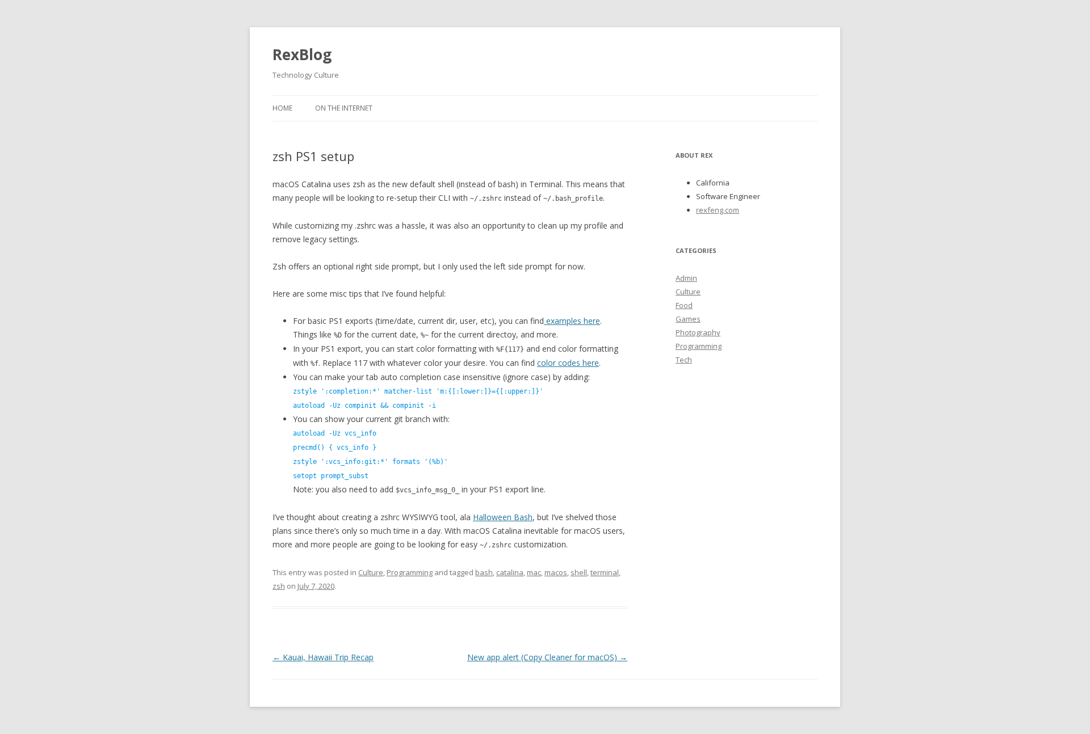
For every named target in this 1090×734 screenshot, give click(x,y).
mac (534, 572)
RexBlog (302, 54)
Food (684, 305)
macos (555, 572)
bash (484, 572)
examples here (572, 320)
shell (579, 572)
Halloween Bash (503, 517)
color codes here (568, 362)
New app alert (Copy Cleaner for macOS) (547, 657)
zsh (278, 586)
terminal (604, 572)
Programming (410, 572)
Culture (370, 572)
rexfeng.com (717, 210)
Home (282, 108)
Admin (686, 278)
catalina (509, 572)
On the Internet (343, 108)
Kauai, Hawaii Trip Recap (323, 657)
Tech (684, 360)
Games (688, 319)
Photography (698, 332)
